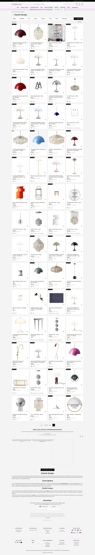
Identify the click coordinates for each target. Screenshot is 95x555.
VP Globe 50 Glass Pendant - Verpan (74, 202)
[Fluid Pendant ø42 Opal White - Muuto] (20, 63)
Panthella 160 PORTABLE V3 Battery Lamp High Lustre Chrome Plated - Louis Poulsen (56, 96)
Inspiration (18, 11)
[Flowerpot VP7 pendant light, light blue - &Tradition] (38, 143)
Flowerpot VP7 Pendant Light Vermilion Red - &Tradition (20, 96)
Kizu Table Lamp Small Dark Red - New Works (56, 388)
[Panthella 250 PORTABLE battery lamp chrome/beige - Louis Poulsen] (56, 63)
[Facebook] (15, 542)
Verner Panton (76, 543)
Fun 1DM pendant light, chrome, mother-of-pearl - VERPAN (37, 43)
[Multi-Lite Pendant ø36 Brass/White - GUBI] (74, 408)
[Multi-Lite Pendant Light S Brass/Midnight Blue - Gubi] (74, 381)
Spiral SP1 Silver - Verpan (36, 229)
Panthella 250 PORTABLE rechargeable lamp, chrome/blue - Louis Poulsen (38, 362)
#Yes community (62, 542)
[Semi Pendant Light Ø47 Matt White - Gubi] (56, 408)
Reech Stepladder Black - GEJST (37, 96)
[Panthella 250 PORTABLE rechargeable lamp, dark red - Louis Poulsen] (74, 143)
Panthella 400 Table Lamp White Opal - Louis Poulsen (20, 335)
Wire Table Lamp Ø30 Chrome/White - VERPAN (20, 415)
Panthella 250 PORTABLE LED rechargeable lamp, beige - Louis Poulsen (73, 308)
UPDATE (58, 9)
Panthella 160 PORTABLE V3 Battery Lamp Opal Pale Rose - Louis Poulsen (56, 176)
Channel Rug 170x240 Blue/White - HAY (56, 308)
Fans (41, 7)
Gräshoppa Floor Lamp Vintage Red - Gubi (56, 362)
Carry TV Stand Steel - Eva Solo (73, 122)
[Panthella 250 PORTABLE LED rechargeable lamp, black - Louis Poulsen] (74, 248)
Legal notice (47, 545)
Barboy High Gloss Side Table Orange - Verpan (20, 203)
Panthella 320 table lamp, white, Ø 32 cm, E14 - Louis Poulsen (20, 255)
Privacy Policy (47, 544)
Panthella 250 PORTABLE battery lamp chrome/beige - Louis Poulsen (56, 70)
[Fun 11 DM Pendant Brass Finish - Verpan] (56, 275)
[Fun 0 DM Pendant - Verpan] (38, 248)
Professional (75, 7)
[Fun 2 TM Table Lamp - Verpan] (38, 408)
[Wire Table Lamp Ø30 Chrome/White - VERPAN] (20, 408)
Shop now (50, 9)
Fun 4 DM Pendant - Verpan (72, 229)
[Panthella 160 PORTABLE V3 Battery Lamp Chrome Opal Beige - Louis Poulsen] (38, 63)
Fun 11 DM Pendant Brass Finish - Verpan (55, 282)
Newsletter (62, 530)
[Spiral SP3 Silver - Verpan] (56, 328)
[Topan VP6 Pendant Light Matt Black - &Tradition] (74, 275)
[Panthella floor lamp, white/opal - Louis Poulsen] (74, 36)
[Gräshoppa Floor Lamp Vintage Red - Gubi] (56, 355)
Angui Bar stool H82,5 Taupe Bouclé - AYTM (38, 203)
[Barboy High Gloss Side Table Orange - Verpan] (20, 196)
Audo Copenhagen (76, 542)
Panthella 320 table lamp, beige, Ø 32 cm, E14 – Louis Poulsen (74, 335)
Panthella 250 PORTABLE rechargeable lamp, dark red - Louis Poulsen (74, 150)
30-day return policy (62, 531)
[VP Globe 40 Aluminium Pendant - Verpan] (56, 36)
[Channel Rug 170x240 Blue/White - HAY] (56, 302)
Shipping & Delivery (47, 530)
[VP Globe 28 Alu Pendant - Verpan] (20, 223)
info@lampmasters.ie (19, 531)
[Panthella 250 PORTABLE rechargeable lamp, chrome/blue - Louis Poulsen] (38, 355)
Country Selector (47, 546)
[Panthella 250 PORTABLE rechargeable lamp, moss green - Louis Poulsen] (56, 248)
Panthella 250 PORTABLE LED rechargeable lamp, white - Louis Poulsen (19, 176)
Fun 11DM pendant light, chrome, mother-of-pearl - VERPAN (19, 150)
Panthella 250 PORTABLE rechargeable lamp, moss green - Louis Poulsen (56, 255)
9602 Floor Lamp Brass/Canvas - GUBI (38, 175)
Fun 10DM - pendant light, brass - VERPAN (55, 150)
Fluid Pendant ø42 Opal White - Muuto (20, 69)
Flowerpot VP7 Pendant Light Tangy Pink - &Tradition (74, 362)
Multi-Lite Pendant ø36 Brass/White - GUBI (74, 415)
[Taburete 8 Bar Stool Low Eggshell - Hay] (20, 302)
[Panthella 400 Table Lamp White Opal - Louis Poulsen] (20, 328)
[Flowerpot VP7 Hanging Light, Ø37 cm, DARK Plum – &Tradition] (20, 36)
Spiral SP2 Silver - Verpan (36, 387)
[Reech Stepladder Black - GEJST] (38, 90)
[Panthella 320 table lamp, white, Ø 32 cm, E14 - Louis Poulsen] (20, 248)
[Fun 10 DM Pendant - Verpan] (74, 90)
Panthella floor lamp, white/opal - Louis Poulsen (74, 43)
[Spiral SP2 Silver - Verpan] (38, 381)
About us (47, 542)
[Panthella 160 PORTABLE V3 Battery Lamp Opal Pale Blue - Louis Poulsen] (38, 116)
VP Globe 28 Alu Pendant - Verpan (19, 229)
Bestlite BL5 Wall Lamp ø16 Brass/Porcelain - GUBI (18, 362)
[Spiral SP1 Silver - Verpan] (38, 223)
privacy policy (48, 517)
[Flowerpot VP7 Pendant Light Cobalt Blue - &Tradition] (56, 116)
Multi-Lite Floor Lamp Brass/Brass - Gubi (74, 176)
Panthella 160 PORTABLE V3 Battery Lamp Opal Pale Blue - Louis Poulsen (38, 123)
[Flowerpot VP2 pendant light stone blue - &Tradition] (38, 275)
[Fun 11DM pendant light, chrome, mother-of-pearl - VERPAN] (20, 143)
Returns (47, 531)
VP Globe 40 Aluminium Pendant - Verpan (55, 43)
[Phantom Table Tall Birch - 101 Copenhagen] (38, 328)
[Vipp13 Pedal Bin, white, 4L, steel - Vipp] (20, 275)
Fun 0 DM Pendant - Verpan (36, 254)
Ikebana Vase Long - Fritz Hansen (19, 387)
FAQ (18, 532)
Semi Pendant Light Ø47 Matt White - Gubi (56, 415)
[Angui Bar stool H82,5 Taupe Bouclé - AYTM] (38, 196)
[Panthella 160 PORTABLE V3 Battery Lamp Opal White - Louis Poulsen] (74, 63)
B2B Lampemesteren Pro (62, 544)
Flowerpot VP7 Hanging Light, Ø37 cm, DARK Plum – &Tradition (20, 43)
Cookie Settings (62, 543)
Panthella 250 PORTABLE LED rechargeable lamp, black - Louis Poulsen (73, 255)
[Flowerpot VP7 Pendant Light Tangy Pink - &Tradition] (74, 355)
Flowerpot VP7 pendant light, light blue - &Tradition (38, 150)
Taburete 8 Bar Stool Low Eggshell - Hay (20, 308)
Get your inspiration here (47, 469)
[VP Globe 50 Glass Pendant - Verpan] (74, 196)
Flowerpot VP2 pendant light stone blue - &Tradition (37, 282)
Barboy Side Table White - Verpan (55, 229)
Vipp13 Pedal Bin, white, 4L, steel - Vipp (19, 282)
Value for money (76, 544)
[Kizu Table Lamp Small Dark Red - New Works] (56, 381)
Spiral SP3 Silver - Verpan (54, 334)
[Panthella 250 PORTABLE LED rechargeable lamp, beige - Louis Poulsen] (74, 302)
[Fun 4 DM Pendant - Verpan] (74, 223)
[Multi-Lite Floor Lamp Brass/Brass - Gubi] (74, 170)
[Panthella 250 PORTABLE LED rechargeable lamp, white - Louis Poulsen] (20, 170)
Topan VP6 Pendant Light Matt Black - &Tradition (74, 282)
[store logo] (17, 4)
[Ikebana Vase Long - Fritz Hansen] (20, 381)
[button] (27, 40)
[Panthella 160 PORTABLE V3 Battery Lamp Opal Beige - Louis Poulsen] (20, 116)
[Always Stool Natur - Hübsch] (56, 196)
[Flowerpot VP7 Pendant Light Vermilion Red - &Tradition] (20, 90)
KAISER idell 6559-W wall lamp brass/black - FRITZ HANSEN (37, 308)
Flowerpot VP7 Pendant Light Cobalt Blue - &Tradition (56, 123)
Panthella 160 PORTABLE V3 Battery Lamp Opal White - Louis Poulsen (74, 70)
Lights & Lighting (14, 11)
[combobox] (48, 4)
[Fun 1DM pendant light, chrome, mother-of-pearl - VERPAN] (38, 36)
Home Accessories (76, 545)
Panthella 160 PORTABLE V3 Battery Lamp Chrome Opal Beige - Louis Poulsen (38, 70)
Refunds (47, 532)
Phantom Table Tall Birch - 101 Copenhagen (37, 335)
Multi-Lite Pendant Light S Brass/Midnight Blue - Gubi (72, 388)
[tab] (15, 19)
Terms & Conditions (47, 543)
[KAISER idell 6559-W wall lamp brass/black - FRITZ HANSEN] (38, 302)
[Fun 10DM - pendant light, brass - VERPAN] (56, 143)
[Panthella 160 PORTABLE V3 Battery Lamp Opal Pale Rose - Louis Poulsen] (56, 170)
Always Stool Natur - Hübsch (54, 202)
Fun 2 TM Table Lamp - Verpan (37, 414)
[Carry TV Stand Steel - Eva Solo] (74, 116)
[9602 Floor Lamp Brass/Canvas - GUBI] (38, 170)
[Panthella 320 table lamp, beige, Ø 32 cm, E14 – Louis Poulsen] (74, 328)
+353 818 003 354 (18, 530)
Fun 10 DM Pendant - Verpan (72, 96)
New (18, 7)
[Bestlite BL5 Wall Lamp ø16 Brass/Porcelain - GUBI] (20, 355)
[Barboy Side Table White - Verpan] (56, 223)
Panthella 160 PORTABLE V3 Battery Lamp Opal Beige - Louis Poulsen (20, 123)
